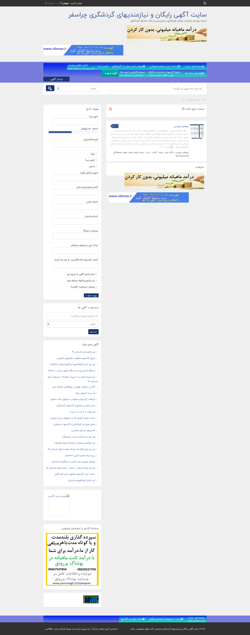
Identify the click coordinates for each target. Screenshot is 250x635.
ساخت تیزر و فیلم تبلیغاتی (164, 66)
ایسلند (112, 134)
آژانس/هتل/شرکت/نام (87, 187)
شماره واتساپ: (91, 216)
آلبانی (138, 130)
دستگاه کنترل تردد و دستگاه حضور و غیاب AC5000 (71, 370)
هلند (119, 143)
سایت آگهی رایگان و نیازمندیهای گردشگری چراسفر (138, 14)
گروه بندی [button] (112, 73)
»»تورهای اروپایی (194, 99)
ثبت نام (56, 3)
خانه (204, 99)
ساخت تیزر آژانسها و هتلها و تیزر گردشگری (75, 474)
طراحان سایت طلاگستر (55, 629)
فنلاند (159, 140)
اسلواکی (178, 134)
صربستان (172, 140)
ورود (49, 3)
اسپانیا (116, 130)
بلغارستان (172, 137)
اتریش (122, 130)
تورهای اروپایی (181, 126)
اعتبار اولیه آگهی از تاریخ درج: (81, 274)
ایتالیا (141, 134)
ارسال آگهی (56, 79)
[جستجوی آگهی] (50, 88)
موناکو (137, 143)
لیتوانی (185, 143)
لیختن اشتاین (175, 143)
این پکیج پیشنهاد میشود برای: (81, 280)
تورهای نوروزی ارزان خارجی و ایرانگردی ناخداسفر (73, 461)
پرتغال (150, 137)
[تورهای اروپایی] (197, 138)
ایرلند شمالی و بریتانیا (124, 134)
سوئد (187, 140)
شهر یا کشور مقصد (89, 173)
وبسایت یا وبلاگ (90, 231)
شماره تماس (92, 202)
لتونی (129, 140)
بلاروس (186, 137)
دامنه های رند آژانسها (131, 619)
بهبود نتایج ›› (91, 295)
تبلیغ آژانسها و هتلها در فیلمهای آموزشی (76, 358)
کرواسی (136, 140)
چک (145, 137)
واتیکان (113, 143)
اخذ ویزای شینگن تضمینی (83, 430)
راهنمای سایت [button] (194, 73)
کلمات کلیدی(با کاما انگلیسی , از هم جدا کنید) (76, 260)
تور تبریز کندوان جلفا (85, 393)
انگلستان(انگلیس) (159, 134)
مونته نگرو (130, 143)
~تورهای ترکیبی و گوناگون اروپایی (155, 130)
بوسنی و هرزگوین (161, 137)
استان (92, 166)
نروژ (123, 143)
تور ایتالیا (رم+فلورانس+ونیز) (81, 480)
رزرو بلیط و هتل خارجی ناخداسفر (80, 455)
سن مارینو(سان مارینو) (121, 137)
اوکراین (148, 134)
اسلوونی (170, 134)
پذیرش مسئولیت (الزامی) (83, 287)
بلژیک (179, 137)
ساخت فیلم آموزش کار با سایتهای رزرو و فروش (73, 418)
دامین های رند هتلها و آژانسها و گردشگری (75, 405)
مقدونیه (152, 143)
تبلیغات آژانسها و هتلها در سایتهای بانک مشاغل (73, 399)
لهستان (123, 140)
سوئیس (180, 140)
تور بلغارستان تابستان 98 (83, 352)
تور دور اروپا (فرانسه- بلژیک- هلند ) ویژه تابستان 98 (71, 449)
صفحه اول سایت (193, 66)
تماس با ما (103, 66)
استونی (185, 134)
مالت (167, 143)
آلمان (133, 130)
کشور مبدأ (90, 160)
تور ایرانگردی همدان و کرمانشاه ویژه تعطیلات (74, 443)
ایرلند (136, 134)
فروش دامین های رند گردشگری (127, 66)
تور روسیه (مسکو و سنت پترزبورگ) (78, 437)
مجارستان (160, 143)
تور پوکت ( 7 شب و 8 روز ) (82, 412)
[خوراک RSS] (205, 2)
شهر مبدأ (93, 116)
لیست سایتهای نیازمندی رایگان (165, 619)
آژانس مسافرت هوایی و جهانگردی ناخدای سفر (74, 387)
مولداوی (144, 143)
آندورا (128, 130)
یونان (178, 147)
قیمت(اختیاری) (91, 139)
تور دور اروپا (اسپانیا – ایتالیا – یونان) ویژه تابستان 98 (70, 468)
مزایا (93, 154)
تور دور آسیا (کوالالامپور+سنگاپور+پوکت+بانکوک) (72, 364)
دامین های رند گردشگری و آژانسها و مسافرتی (74, 424)
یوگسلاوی (185, 147)
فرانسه (165, 140)
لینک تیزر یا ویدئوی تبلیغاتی (84, 245)
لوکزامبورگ (115, 140)
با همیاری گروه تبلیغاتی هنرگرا (105, 629)
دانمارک (140, 137)
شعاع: (95, 129)
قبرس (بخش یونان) (148, 140)
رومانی (133, 137)
